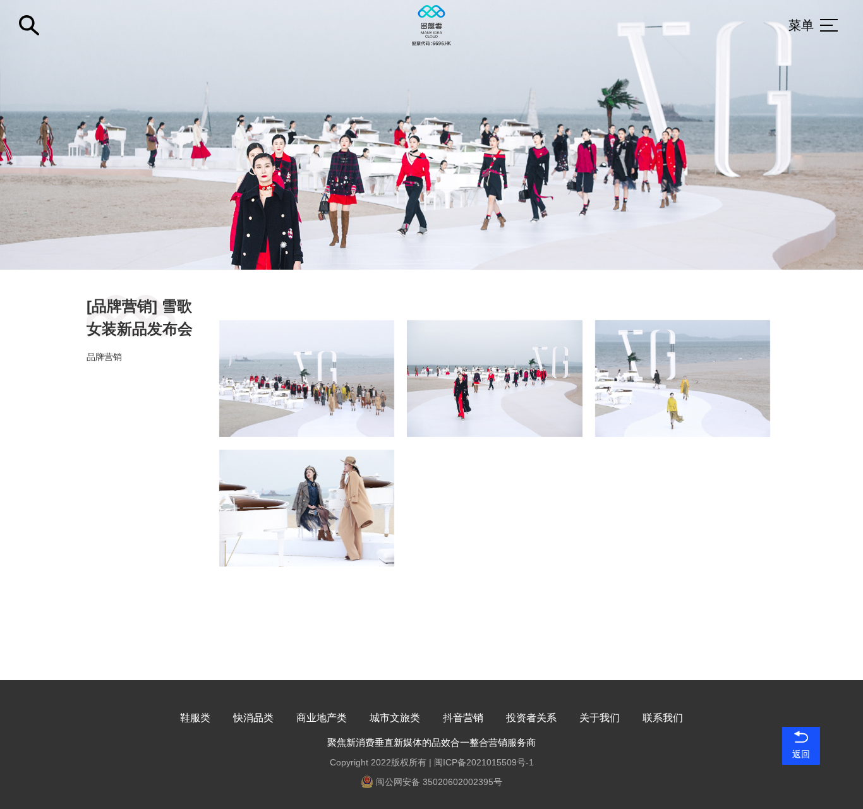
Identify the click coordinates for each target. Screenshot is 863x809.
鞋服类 (195, 717)
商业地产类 (321, 717)
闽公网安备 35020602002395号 (437, 782)
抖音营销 (463, 717)
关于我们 (599, 717)
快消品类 (253, 717)
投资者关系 (531, 717)
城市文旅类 (395, 717)
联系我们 (663, 717)
